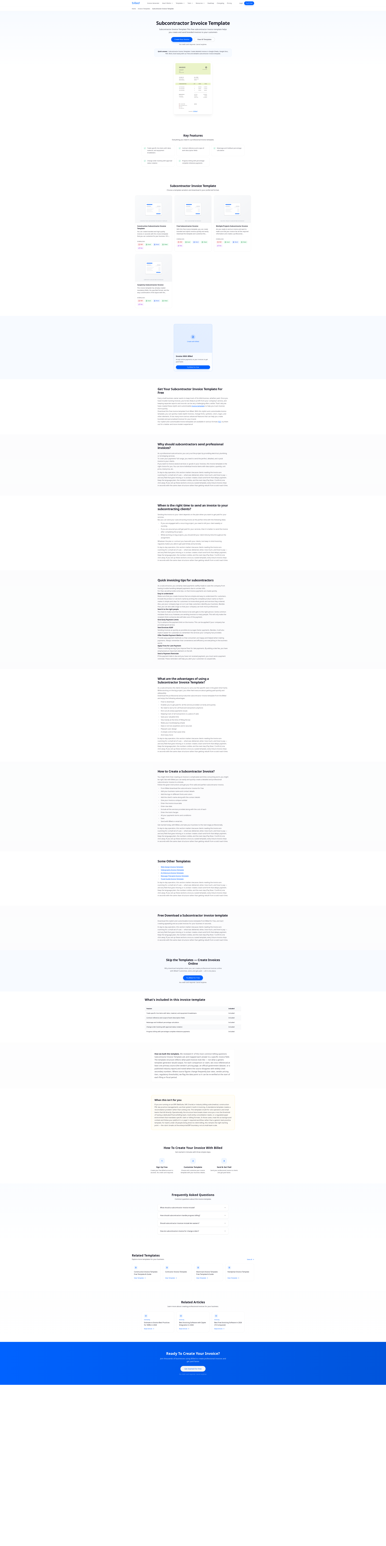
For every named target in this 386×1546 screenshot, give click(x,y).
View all (249, 1259)
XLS (219, 422)
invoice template (198, 406)
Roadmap (211, 3)
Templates (179, 3)
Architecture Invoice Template (172, 873)
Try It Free (249, 3)
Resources (199, 3)
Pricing (229, 3)
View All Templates (204, 39)
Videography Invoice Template (172, 870)
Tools (189, 3)
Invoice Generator (153, 3)
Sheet (165, 244)
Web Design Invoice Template (172, 867)
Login (241, 3)
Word (157, 244)
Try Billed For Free (193, 367)
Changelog (220, 3)
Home (134, 9)
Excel (149, 244)
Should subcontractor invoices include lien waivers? (179, 1223)
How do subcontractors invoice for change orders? (179, 1231)
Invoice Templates (144, 9)
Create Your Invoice (181, 39)
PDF (141, 244)
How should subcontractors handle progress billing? (180, 1215)
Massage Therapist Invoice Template (175, 876)
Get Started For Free (193, 1369)
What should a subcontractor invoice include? (177, 1207)
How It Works (166, 3)
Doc (141, 248)
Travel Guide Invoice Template (172, 879)
